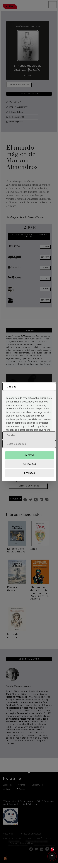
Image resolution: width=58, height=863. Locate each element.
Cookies (11, 386)
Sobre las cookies (16, 443)
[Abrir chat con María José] (52, 857)
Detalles (11, 435)
